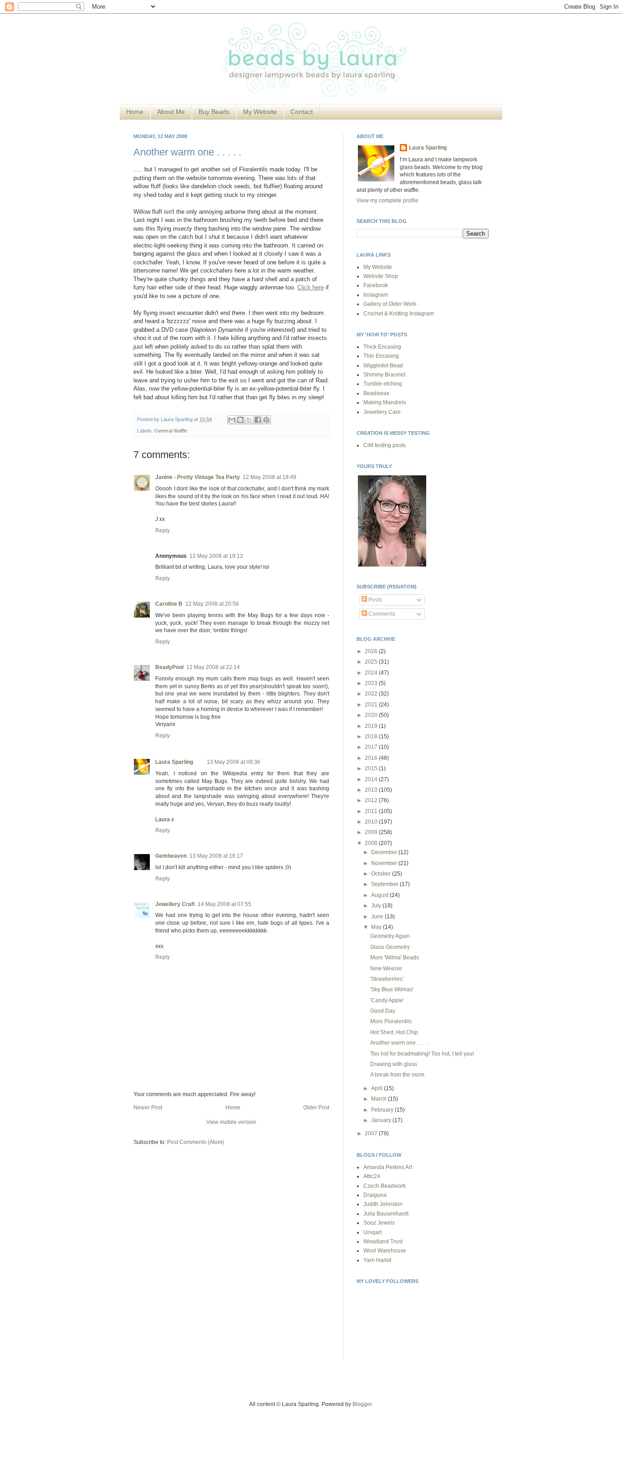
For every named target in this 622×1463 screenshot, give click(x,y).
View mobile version (231, 1122)
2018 (372, 736)
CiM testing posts (384, 445)
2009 (372, 832)
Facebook (375, 285)
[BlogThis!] (240, 419)
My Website (260, 111)
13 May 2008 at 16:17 (216, 856)
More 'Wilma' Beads (394, 957)
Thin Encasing (381, 356)
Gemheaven (171, 856)
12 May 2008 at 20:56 (212, 604)
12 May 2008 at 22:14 (213, 667)
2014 (372, 779)
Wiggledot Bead (383, 365)
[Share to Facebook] (257, 419)
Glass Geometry (390, 947)
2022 (372, 693)
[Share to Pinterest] (266, 419)
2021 (372, 704)
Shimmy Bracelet (384, 374)
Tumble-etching (382, 384)
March (379, 1099)
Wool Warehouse (384, 1250)
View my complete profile (387, 200)
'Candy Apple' (387, 1000)
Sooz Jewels (379, 1223)
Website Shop (380, 276)
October (381, 874)
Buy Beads (214, 111)
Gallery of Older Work (389, 304)
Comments (381, 614)
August (380, 895)
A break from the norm (397, 1074)
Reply (162, 530)
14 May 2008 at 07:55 (224, 904)
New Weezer (386, 968)
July (376, 905)
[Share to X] (249, 419)
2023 (372, 683)
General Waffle (170, 430)
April (377, 1088)
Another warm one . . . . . (187, 152)
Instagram (375, 295)
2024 (372, 673)
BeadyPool (169, 667)
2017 (372, 747)
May (377, 927)
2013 (372, 790)
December (384, 852)
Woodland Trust (383, 1241)
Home (134, 111)
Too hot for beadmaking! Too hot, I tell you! (422, 1054)
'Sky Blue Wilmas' (391, 989)
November (384, 863)
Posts (374, 600)
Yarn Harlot (377, 1260)
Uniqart (372, 1232)
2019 (372, 726)
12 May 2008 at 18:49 (269, 477)
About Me (171, 111)
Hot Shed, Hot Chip (394, 1032)
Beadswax (376, 393)
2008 (372, 843)
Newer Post (147, 1107)
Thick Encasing (382, 347)
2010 (372, 822)
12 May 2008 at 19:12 (216, 556)
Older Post (316, 1107)
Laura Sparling (174, 762)
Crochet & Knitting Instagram (398, 313)
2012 (372, 800)
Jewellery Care (382, 412)
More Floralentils (391, 1021)
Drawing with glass (393, 1064)
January (382, 1120)
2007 (372, 1133)
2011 (372, 811)
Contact (302, 111)
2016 (372, 758)
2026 (372, 651)
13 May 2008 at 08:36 (233, 762)
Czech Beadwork (384, 1186)
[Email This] (231, 419)
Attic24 (371, 1176)
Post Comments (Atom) (195, 1142)
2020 (372, 715)
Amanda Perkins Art (387, 1167)
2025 (372, 662)
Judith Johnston (383, 1204)
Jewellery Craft (175, 904)
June (378, 916)
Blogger (362, 1404)
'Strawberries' (386, 979)
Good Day (382, 1011)
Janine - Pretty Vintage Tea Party (197, 477)
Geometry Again (390, 936)
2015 (372, 768)
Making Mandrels (384, 402)
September (385, 884)
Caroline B (169, 604)
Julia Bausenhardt (385, 1214)
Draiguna (375, 1195)
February (383, 1110)
